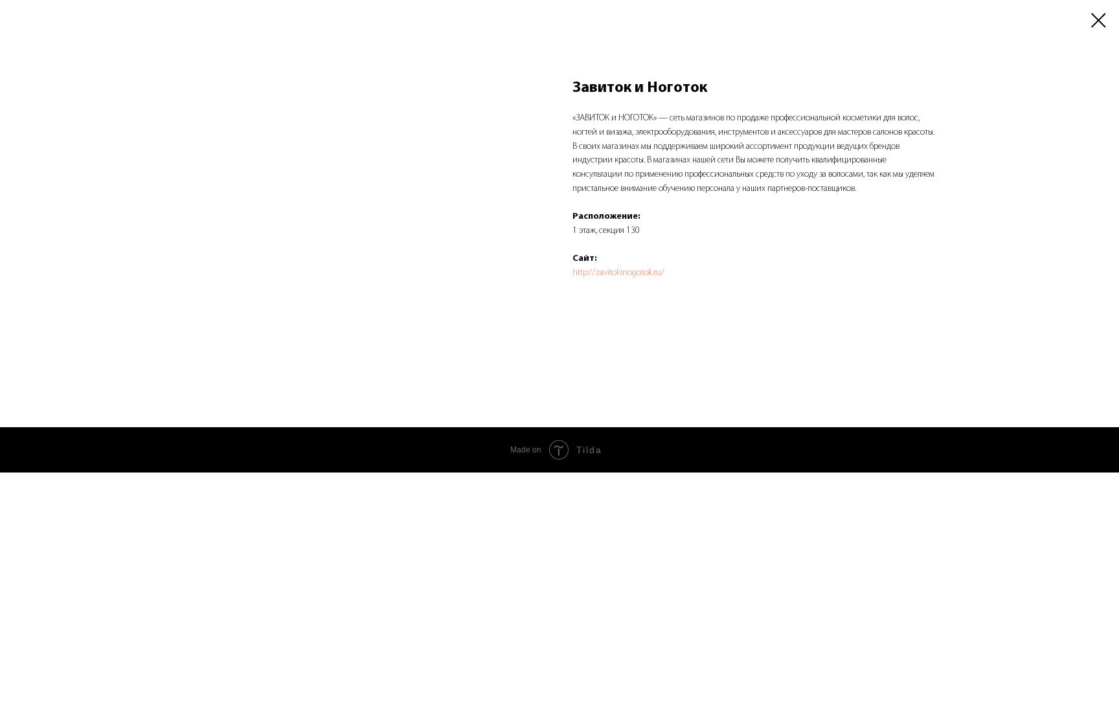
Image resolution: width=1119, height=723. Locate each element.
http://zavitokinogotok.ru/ (618, 273)
